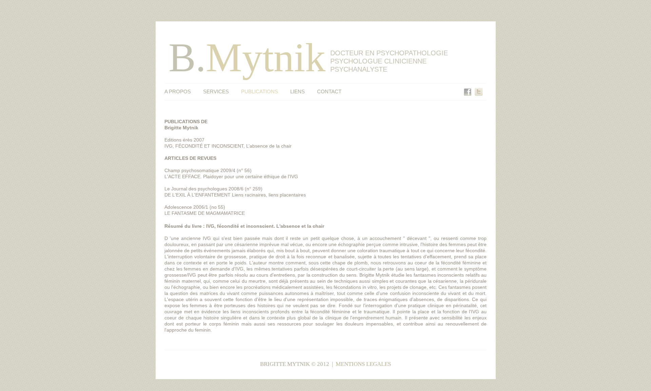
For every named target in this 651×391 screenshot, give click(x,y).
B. (247, 57)
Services (216, 91)
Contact (329, 91)
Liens (297, 91)
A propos (177, 91)
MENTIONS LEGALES (363, 364)
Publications (259, 91)
